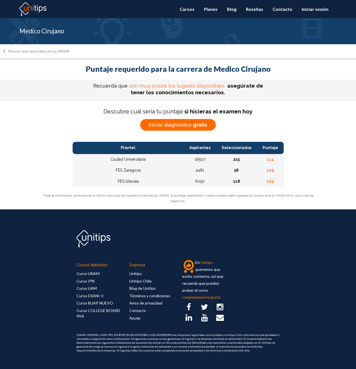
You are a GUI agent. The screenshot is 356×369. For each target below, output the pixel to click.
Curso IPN (85, 281)
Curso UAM (86, 288)
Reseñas (254, 9)
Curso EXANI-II (90, 295)
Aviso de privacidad (145, 303)
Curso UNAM (88, 273)
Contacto (282, 9)
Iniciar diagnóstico (178, 125)
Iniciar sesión (315, 9)
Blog (231, 9)
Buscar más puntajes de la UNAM (38, 51)
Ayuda (134, 318)
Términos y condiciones (149, 295)
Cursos (187, 9)
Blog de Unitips (142, 288)
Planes (210, 9)
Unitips (135, 273)
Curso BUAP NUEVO (94, 303)
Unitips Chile (140, 281)
